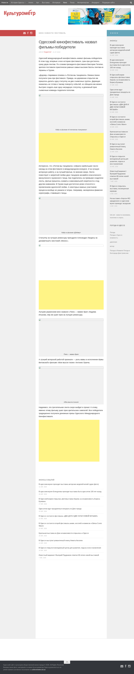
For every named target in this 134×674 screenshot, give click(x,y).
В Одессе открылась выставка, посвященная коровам (119, 188)
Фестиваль (60, 33)
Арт (37, 2)
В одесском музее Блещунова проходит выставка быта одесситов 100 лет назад (70, 491)
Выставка (46, 2)
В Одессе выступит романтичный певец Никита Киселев (61, 540)
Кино (65, 2)
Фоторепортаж (83, 2)
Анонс (30, 2)
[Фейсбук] (28, 33)
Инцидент (95, 2)
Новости (4, 2)
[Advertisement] (71, 147)
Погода (112, 232)
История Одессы (17, 2)
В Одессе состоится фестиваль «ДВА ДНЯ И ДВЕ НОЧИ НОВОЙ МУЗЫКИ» (68, 516)
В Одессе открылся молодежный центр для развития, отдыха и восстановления (70, 548)
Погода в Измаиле (116, 250)
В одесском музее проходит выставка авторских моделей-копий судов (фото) (69, 484)
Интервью (56, 2)
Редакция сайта (108, 2)
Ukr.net (112, 215)
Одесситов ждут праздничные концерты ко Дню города (60, 509)
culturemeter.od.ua (38, 669)
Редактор (47, 52)
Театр (72, 2)
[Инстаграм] (31, 33)
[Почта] (24, 33)
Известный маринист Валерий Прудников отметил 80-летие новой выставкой (69, 555)
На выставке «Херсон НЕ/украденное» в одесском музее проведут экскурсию (120, 201)
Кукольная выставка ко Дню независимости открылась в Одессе (64, 533)
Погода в (116, 235)
